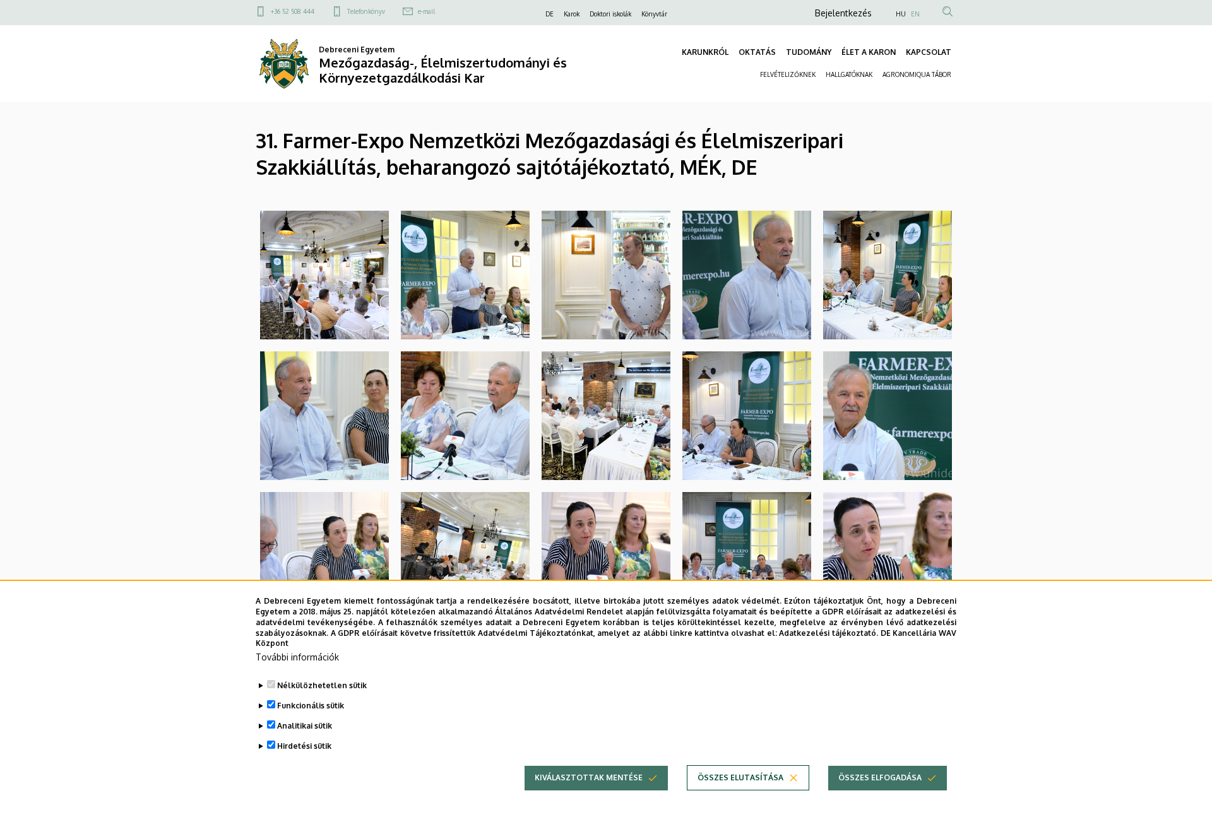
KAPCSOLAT (928, 52)
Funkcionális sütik (310, 705)
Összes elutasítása (740, 777)
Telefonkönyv (366, 11)
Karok (571, 14)
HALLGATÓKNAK (849, 74)
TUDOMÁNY (808, 52)
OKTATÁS (757, 52)
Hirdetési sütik (304, 746)
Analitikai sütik (304, 725)
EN (915, 14)
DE (549, 14)
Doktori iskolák (610, 14)
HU (901, 14)
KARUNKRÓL (705, 52)
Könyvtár (654, 14)
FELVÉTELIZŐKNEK (788, 74)
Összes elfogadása (880, 777)
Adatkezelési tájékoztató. (828, 632)
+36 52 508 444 (292, 11)
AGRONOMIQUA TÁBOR (916, 74)
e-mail (426, 11)
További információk (297, 657)
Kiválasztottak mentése (589, 777)
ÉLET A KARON (868, 52)
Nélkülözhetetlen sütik (322, 685)
